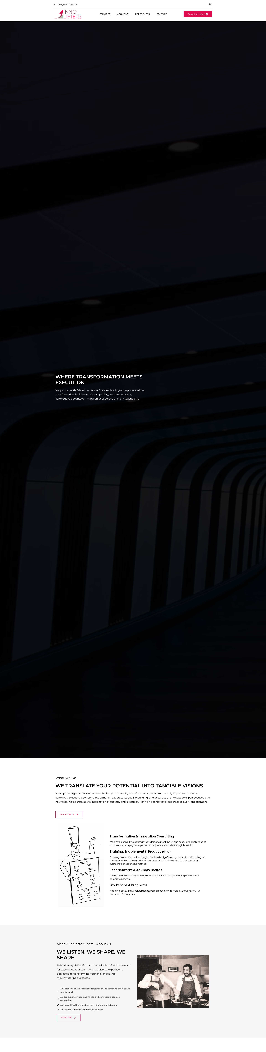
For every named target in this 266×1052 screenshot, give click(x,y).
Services (105, 14)
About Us (122, 14)
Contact (162, 14)
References (142, 14)
